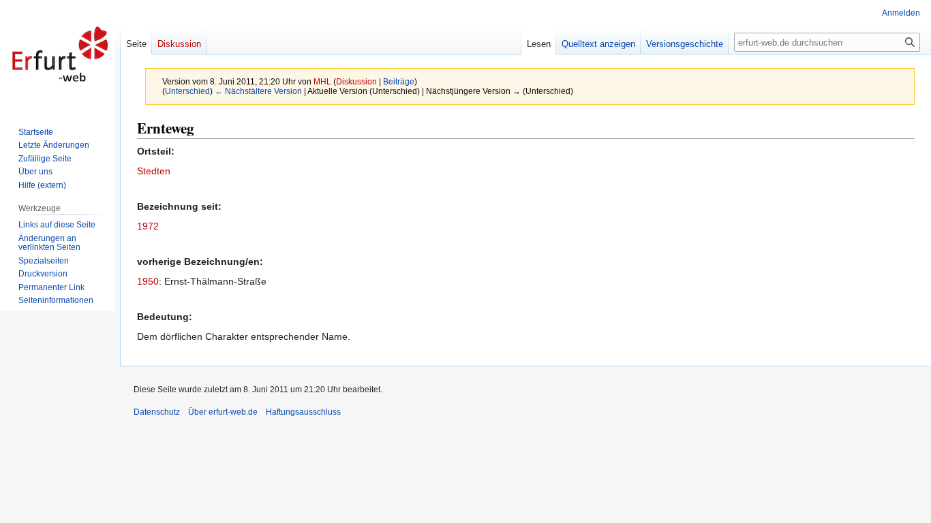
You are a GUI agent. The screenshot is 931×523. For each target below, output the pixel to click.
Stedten (153, 170)
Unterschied (187, 90)
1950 (148, 281)
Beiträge (398, 81)
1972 (148, 226)
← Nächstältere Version (258, 90)
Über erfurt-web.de (223, 412)
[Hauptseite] (60, 54)
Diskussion (356, 81)
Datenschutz (157, 412)
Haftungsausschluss (303, 412)
